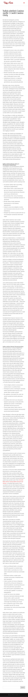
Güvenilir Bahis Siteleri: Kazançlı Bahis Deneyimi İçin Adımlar (13, 481)
